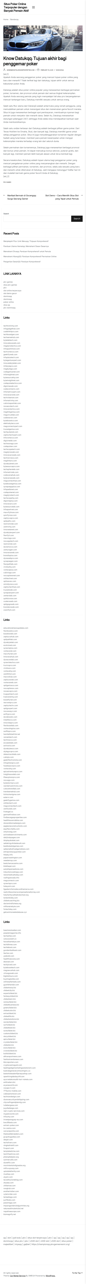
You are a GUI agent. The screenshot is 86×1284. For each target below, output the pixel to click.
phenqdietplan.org (11, 1157)
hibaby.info (8, 855)
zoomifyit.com (9, 610)
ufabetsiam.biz (9, 999)
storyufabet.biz (9, 1036)
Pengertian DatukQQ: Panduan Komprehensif (22, 261)
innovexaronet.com (11, 395)
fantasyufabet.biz (10, 996)
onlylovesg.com (9, 832)
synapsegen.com (10, 561)
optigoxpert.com (10, 708)
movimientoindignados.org (14, 1165)
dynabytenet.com (10, 463)
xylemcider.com (10, 1194)
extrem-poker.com (11, 1125)
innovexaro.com (10, 504)
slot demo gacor (10, 293)
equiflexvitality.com (11, 829)
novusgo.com (9, 780)
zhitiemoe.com (9, 1185)
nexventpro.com (10, 702)
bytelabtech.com (10, 340)
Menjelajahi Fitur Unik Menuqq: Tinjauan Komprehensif (25, 241)
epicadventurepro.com (12, 771)
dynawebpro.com (10, 558)
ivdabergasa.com (10, 1105)
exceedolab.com (10, 743)
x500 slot (34, 1241)
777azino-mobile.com (12, 1091)
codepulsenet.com (11, 492)
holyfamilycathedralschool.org (16, 895)
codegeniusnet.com (11, 372)
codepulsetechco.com (12, 383)
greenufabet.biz (10, 1007)
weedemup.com (10, 860)
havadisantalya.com (11, 941)
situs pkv (19, 1241)
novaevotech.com (10, 406)
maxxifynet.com (10, 654)
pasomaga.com (9, 1203)
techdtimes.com (10, 944)
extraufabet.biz (9, 1013)
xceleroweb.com (10, 601)
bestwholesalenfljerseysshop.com (17, 1073)
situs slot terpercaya (37, 1238)
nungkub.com (9, 1188)
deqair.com (8, 1139)
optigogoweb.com (10, 604)
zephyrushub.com (10, 636)
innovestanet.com (10, 529)
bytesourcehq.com (11, 377)
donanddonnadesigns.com (14, 823)
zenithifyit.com (9, 674)
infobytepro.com (10, 366)
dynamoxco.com (10, 547)
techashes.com (9, 936)
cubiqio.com (8, 757)
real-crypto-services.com (14, 1111)
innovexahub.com (10, 657)
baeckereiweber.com (12, 930)
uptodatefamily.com (11, 1171)
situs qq (6, 305)
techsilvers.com (9, 1142)
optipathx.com (9, 521)
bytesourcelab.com (11, 506)
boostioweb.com (10, 634)
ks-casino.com (9, 1128)
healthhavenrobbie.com (13, 820)
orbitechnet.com (10, 578)
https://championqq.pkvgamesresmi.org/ (51, 1244)
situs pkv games (10, 285)
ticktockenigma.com (11, 794)
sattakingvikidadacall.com (14, 843)
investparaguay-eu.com (13, 1119)
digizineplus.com (10, 501)
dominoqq (7, 296)
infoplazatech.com (11, 357)
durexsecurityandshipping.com (16, 1099)
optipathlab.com (10, 639)
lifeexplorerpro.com (11, 777)
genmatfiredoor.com (11, 814)
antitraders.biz (9, 1082)
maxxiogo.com (9, 538)
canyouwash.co (9, 939)
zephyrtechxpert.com (12, 435)
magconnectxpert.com (12, 426)
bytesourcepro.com (11, 466)
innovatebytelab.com (12, 363)
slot (9, 1238)
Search (6, 214)
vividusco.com (9, 668)
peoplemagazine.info (12, 933)
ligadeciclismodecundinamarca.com (18, 889)
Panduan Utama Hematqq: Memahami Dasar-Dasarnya (26, 246)
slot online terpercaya (12, 290)
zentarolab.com (9, 595)
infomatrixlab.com (10, 472)
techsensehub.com (11, 337)
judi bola (17, 1238)
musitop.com (8, 1174)
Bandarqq (60, 70)
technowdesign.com (11, 1096)
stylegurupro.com (10, 751)
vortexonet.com (9, 651)
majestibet (8, 1244)
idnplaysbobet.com (11, 840)
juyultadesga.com (10, 1108)
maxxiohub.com (10, 677)
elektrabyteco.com (11, 423)
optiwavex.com (9, 581)
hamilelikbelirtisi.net (11, 734)
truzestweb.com (10, 590)
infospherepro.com (11, 763)
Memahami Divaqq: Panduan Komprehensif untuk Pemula (27, 251)
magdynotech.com (11, 495)
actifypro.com (9, 714)
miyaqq (18, 1244)
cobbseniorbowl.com (12, 1094)
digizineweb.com (10, 386)
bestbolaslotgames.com (13, 846)
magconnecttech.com (12, 806)
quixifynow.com (10, 515)
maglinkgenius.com (11, 412)
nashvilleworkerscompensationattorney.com (21, 892)
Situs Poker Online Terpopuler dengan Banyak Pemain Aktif (16, 7)
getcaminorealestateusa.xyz (15, 912)
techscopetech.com (11, 449)
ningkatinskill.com (10, 1145)
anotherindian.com (11, 1191)
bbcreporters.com (10, 1062)
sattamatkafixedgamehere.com (16, 849)
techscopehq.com (10, 498)
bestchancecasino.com (13, 863)
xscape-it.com (9, 1088)
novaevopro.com (10, 691)
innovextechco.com (11, 409)
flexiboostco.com (10, 631)
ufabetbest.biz (9, 1028)
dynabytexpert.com (11, 532)
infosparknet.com (10, 509)
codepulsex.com (10, 446)
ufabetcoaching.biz (11, 900)
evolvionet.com (9, 645)
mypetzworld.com (10, 1114)
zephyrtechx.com (10, 705)
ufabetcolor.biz (9, 1010)
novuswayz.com (10, 711)
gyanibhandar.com (11, 984)
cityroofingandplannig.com (14, 1102)
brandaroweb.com (11, 607)
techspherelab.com (11, 469)
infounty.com (8, 1116)
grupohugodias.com (11, 1137)
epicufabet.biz (9, 1039)
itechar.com (8, 953)
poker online (8, 302)
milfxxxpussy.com (10, 1168)
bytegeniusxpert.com (12, 360)
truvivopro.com (9, 665)
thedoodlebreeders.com (13, 1134)
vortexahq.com (9, 671)
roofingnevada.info (11, 878)
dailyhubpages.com (11, 837)
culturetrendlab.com (11, 788)
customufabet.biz (10, 1033)
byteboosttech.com (11, 967)
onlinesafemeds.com (12, 982)
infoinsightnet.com (11, 374)
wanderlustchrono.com (12, 786)
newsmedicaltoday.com (13, 875)
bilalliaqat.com (9, 866)
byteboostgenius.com (12, 483)
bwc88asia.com (10, 1122)
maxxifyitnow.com (11, 512)
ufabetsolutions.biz (11, 1019)
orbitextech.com (10, 803)
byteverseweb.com (11, 478)
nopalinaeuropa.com (11, 1211)
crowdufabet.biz (10, 1051)
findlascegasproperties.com (15, 817)
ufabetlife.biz (8, 1016)
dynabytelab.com (10, 642)
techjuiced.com (9, 964)
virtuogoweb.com (10, 973)
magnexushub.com (11, 970)
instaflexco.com (10, 720)
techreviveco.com (10, 458)
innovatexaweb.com (11, 343)
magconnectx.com (11, 880)
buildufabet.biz (9, 1053)
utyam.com (8, 1177)
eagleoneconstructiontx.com (15, 826)
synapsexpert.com (11, 592)
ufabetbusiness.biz (11, 1005)
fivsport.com (8, 1148)
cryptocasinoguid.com (12, 1065)
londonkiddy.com (10, 898)
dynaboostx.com (10, 717)
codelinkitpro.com (10, 331)
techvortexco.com (10, 352)
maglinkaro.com (10, 461)
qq (4, 1238)
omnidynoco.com (10, 584)
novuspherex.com (10, 688)
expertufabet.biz (10, 993)
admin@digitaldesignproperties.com (20, 70)
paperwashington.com (12, 857)
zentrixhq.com (9, 527)
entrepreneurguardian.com (14, 852)
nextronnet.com (9, 544)
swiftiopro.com (9, 731)
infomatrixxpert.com (11, 392)
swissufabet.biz (9, 1002)
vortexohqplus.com (11, 728)
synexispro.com (10, 883)
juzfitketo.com (9, 1200)
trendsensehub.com (11, 791)
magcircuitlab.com (11, 415)
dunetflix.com (9, 1162)
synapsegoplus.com (11, 486)
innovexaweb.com (11, 552)
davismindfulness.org (12, 903)
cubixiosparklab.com (12, 403)
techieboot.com (9, 947)
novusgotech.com (10, 541)
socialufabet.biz (10, 1022)
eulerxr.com (8, 797)
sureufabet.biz (9, 1030)
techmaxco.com (10, 740)
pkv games (7, 182)
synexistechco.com (11, 662)
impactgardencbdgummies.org (16, 1205)
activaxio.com (9, 745)
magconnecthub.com (12, 481)
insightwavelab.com (11, 774)
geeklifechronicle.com (12, 760)
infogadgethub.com (11, 329)
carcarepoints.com (11, 1131)
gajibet (27, 1244)
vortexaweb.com (10, 682)
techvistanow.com (10, 397)
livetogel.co (8, 811)
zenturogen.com (10, 550)
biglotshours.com (10, 976)
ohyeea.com (8, 1183)
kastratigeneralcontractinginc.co (16, 1071)
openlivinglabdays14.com (13, 1076)
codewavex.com (10, 417)
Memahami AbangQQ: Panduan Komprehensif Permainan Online (29, 256)
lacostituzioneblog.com (13, 1180)
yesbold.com (8, 956)
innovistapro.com (10, 723)
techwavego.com (10, 443)
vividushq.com (9, 567)
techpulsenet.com (10, 432)
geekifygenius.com (11, 800)
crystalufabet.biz (10, 1042)
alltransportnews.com (12, 1056)
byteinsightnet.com (11, 380)
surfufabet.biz (9, 1025)
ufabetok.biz (8, 1045)
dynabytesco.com (10, 748)
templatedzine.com (11, 1151)
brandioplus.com (10, 555)
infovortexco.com (10, 438)
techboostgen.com (11, 334)
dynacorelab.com (10, 659)
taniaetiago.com (10, 1197)
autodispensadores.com (13, 869)
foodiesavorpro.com (11, 766)
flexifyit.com (8, 535)
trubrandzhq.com (10, 697)
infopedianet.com (10, 489)
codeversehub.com (11, 475)
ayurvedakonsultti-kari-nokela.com (17, 1079)
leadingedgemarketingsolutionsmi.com (19, 1068)
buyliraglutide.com (11, 979)
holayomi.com (9, 886)
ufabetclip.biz (9, 990)
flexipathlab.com (10, 564)
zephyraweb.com (10, 679)
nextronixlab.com (10, 524)
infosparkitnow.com (11, 349)
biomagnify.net (9, 1214)
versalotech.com (10, 737)
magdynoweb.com (11, 452)
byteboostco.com (10, 420)
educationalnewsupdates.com (15, 628)
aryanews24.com (10, 1085)
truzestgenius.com (11, 429)
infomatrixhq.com (10, 400)
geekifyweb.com (10, 354)
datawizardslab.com (11, 754)
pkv (5, 287)
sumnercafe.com (10, 1160)
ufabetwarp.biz (9, 987)
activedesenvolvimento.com (15, 834)
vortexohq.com (9, 768)
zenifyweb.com (9, 809)
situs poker (67, 1241)
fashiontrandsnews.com (13, 1059)
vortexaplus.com (10, 570)
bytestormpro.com (11, 783)
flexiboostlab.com (10, 725)
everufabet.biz (9, 1048)
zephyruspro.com (10, 518)
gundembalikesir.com (12, 950)
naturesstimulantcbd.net (13, 1208)
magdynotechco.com (12, 346)
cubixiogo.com (9, 572)
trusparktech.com (10, 694)
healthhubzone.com (11, 959)
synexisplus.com (10, 648)
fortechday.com (9, 909)
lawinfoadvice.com (11, 1154)
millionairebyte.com (11, 906)
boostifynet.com (10, 700)
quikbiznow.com (10, 598)
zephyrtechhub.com (11, 587)
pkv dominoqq (9, 308)
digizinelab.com (10, 440)
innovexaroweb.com (11, 455)
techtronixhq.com (10, 326)
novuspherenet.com (11, 575)
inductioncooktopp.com (13, 872)
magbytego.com (10, 369)
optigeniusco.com (10, 685)
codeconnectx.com (11, 389)
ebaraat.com (8, 962)
